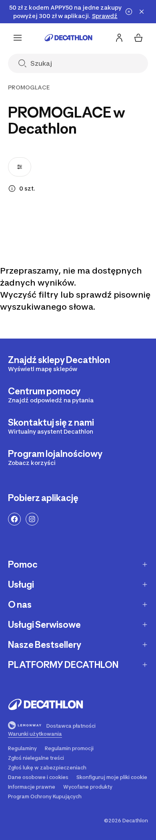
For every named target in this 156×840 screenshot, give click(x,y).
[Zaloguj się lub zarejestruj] (119, 37)
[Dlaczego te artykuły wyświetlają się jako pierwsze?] (12, 189)
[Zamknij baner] (141, 11)
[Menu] (17, 37)
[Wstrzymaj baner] (128, 11)
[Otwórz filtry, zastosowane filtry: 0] (19, 167)
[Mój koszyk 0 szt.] (138, 37)
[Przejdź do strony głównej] (68, 37)
